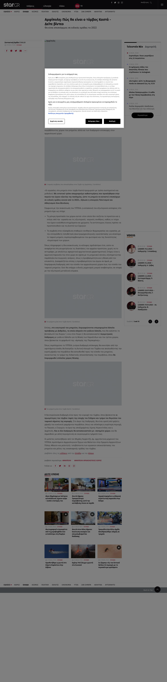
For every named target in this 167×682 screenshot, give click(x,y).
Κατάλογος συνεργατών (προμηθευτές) (60, 113)
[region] (84, 98)
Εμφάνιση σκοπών (56, 121)
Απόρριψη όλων (93, 121)
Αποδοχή (112, 121)
